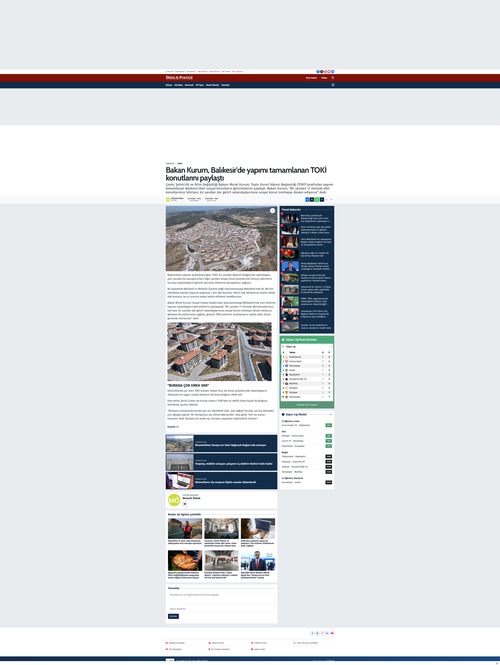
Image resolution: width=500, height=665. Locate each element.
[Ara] (333, 78)
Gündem (178, 85)
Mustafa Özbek (191, 498)
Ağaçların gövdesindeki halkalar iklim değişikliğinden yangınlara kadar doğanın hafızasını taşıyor (183, 575)
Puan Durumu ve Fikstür (307, 643)
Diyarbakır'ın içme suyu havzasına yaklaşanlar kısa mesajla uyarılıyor (185, 542)
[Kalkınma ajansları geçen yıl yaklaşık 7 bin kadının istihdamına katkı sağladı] (258, 528)
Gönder (173, 616)
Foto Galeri (311, 78)
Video (324, 78)
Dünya (169, 85)
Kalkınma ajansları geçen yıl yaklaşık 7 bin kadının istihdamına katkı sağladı (257, 543)
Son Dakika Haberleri (220, 649)
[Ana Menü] (333, 85)
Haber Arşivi (259, 649)
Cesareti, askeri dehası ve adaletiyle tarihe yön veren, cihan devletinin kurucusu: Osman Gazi (220, 543)
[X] (317, 633)
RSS (171, 661)
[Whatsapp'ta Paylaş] (317, 199)
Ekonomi (189, 85)
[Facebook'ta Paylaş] (307, 199)
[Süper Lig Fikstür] (331, 414)
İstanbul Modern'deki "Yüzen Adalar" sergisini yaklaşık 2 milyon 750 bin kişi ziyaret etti (221, 575)
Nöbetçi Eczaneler (177, 643)
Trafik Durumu (260, 643)
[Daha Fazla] (322, 199)
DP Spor (200, 85)
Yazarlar (225, 85)
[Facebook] (312, 633)
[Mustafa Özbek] (174, 499)
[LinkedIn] (327, 633)
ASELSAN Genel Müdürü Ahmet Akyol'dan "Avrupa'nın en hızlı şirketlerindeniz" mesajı (255, 575)
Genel (179, 163)
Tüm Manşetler (175, 649)
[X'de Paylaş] (312, 199)
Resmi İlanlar (212, 85)
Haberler (170, 163)
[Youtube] (332, 633)
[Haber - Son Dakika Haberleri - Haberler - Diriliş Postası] (179, 77)
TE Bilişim (330, 661)
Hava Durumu (218, 643)
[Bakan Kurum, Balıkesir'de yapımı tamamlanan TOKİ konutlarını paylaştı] (221, 238)
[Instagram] (322, 633)
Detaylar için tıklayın (307, 404)
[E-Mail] (185, 504)
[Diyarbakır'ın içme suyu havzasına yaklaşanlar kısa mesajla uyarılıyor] (185, 528)
